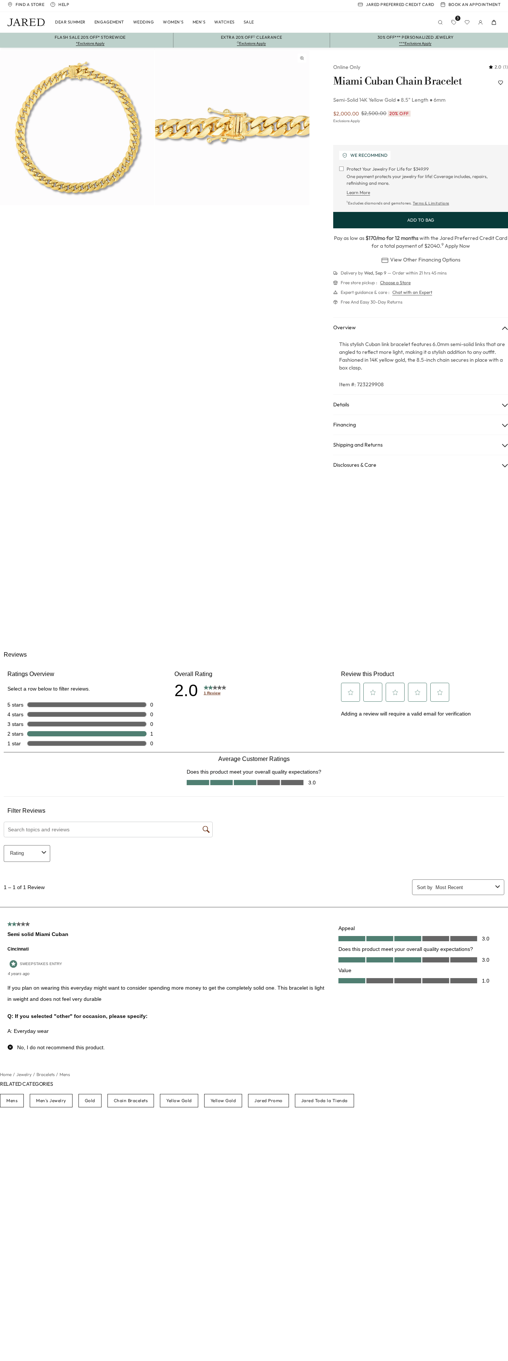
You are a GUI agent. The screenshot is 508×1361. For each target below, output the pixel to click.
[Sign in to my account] (480, 22)
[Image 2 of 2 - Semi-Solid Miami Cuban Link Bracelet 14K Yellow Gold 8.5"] (232, 128)
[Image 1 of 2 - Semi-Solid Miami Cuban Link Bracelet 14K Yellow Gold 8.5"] (77, 128)
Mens (11, 1100)
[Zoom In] (302, 58)
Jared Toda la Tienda (324, 1100)
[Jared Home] (26, 22)
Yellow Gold (179, 1100)
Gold (90, 1100)
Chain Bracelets (131, 1100)
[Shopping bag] (494, 22)
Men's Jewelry (51, 1100)
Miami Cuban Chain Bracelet (397, 81)
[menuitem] (70, 22)
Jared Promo (268, 1100)
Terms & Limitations (431, 203)
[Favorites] (467, 22)
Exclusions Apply (346, 120)
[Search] (440, 22)
